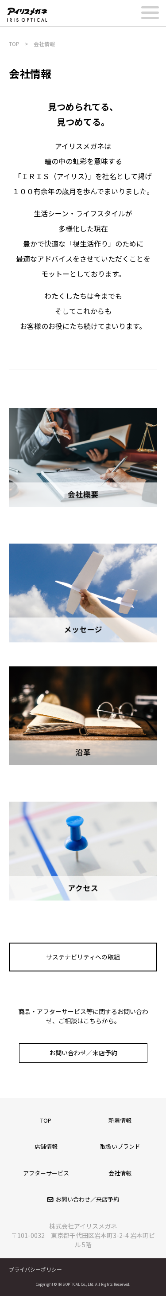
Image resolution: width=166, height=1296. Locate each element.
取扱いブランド (120, 1146)
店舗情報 (46, 1146)
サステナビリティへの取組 (83, 956)
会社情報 (119, 1173)
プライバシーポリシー (35, 1269)
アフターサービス (46, 1173)
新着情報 (119, 1120)
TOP (45, 1120)
